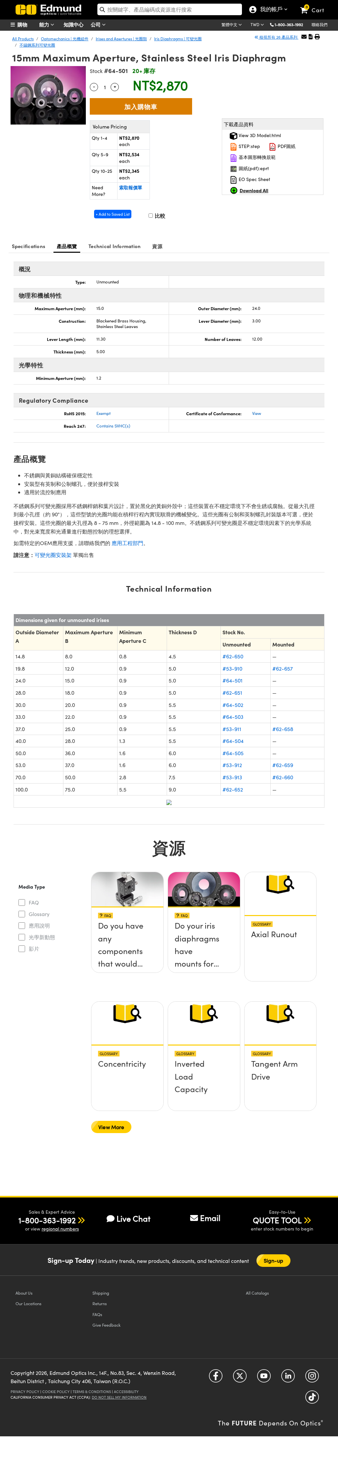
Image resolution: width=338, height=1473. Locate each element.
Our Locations (29, 1303)
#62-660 (282, 777)
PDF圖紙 (285, 146)
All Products (23, 38)
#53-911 (231, 728)
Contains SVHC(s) (113, 426)
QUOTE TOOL (277, 1220)
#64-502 (232, 704)
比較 (159, 215)
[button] (291, 24)
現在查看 (127, 932)
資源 (157, 245)
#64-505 (233, 753)
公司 (96, 24)
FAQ (34, 902)
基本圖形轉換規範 (256, 157)
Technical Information (114, 245)
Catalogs (257, 1293)
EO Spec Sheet (253, 179)
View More (111, 1126)
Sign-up (274, 1260)
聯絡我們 (319, 24)
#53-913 (232, 777)
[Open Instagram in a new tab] (312, 1378)
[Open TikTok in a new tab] (312, 1399)
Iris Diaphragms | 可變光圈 (178, 38)
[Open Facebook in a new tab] (215, 1378)
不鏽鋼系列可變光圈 (37, 45)
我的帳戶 (270, 10)
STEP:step (248, 146)
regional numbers (60, 1229)
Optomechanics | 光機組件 (64, 38)
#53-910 (232, 668)
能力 (45, 24)
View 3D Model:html (259, 135)
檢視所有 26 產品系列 (278, 37)
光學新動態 (42, 937)
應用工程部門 (127, 542)
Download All (254, 190)
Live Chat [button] (134, 1218)
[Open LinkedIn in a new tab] (288, 1378)
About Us (24, 1293)
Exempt (103, 413)
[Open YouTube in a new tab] (264, 1378)
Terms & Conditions (92, 1391)
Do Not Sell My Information (119, 1397)
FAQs (97, 1314)
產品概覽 (67, 245)
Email (210, 1217)
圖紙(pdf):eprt (253, 168)
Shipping (100, 1293)
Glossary (39, 913)
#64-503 (232, 716)
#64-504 (233, 740)
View (256, 413)
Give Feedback (106, 1325)
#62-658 (282, 728)
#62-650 (232, 656)
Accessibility (126, 1391)
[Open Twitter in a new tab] (239, 1378)
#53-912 (232, 764)
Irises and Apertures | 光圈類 (121, 38)
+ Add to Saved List (113, 214)
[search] (169, 9)
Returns (99, 1303)
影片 (34, 948)
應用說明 (39, 925)
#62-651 (232, 692)
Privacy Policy (25, 1391)
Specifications (29, 245)
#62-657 (282, 668)
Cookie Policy (56, 1391)
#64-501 (232, 680)
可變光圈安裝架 (53, 554)
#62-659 (282, 764)
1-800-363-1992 (289, 24)
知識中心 (74, 24)
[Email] (304, 36)
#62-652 (232, 789)
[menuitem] (27, 24)
